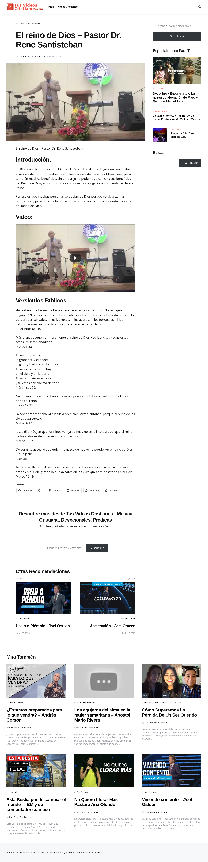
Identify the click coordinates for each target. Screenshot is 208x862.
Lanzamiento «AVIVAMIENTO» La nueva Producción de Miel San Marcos (176, 117)
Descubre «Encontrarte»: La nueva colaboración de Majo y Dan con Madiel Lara (175, 97)
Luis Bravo (175, 129)
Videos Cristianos (67, 6)
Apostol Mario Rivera (86, 702)
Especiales (14, 792)
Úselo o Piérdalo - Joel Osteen (43, 626)
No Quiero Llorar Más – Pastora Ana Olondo (97, 802)
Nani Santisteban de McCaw (168, 702)
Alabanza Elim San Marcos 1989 (182, 135)
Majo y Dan (158, 88)
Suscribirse (97, 548)
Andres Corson (16, 702)
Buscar (159, 152)
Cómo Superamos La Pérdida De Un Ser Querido (169, 712)
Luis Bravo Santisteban (32, 56)
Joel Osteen (24, 618)
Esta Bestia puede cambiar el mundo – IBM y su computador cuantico (36, 804)
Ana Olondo (82, 792)
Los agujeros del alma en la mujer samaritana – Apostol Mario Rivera (102, 715)
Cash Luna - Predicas (30, 23)
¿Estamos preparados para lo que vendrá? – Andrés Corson (34, 715)
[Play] (75, 258)
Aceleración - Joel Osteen (113, 626)
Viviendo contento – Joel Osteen (167, 802)
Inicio (51, 6)
